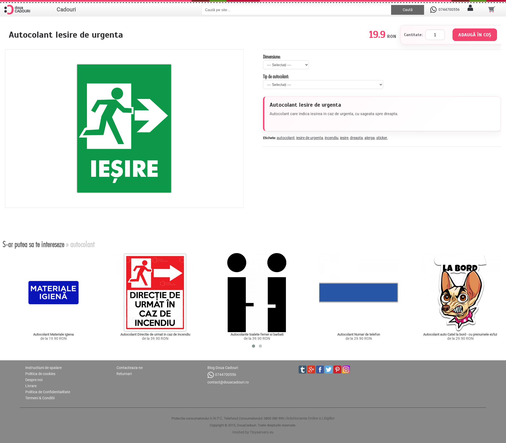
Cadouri (66, 9)
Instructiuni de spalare (43, 368)
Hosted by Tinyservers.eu (253, 432)
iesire (344, 138)
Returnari (124, 374)
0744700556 (225, 374)
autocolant (286, 138)
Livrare (31, 386)
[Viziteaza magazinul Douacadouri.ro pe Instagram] (346, 369)
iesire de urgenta (309, 138)
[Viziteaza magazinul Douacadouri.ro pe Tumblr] (302, 369)
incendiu (331, 138)
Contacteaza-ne (129, 368)
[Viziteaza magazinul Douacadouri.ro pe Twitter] (329, 369)
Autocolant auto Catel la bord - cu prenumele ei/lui (460, 334)
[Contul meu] (470, 9)
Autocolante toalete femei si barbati (257, 334)
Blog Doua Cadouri (222, 368)
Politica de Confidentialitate (47, 392)
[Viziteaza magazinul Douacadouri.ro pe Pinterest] (337, 369)
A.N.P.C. (216, 418)
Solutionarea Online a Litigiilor (310, 418)
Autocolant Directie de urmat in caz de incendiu (155, 334)
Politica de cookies (40, 374)
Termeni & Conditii (40, 398)
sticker (381, 138)
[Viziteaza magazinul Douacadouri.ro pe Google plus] (311, 369)
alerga (369, 138)
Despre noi (33, 380)
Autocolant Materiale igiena (53, 334)
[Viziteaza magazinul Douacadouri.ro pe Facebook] (320, 369)
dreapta (356, 138)
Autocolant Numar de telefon (358, 334)
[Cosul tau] (491, 9)
